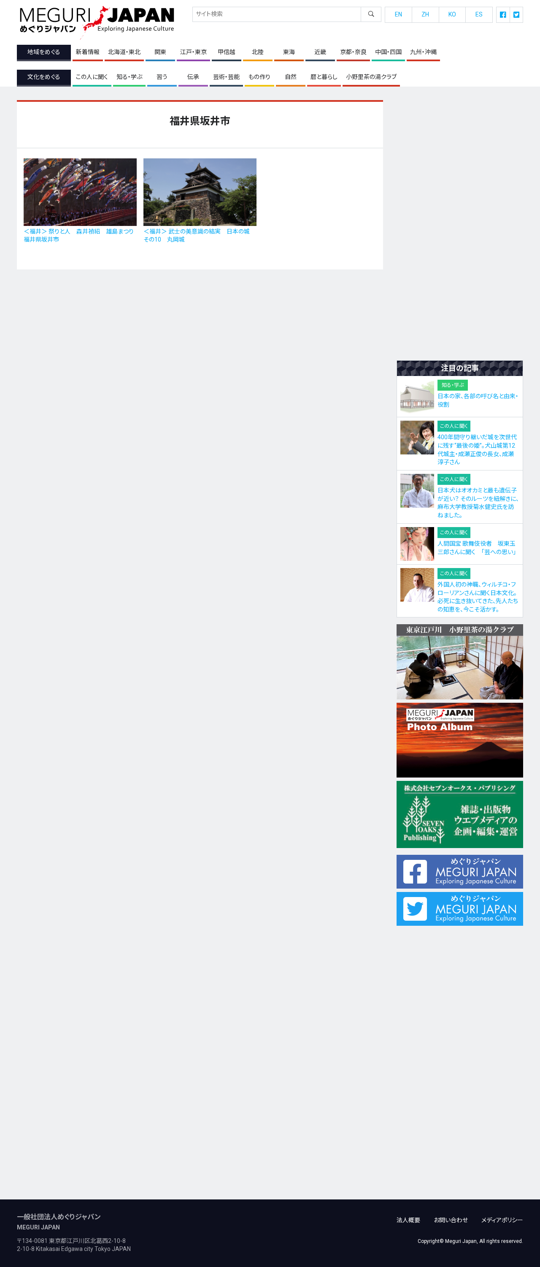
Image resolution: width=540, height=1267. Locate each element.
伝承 (193, 76)
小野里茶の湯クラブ (371, 76)
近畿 (320, 52)
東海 (289, 52)
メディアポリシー (502, 1220)
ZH (425, 14)
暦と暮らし (324, 76)
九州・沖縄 (423, 52)
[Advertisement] (460, 226)
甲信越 (226, 52)
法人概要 (408, 1220)
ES (479, 14)
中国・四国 (388, 52)
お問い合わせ (451, 1220)
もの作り (259, 76)
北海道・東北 (124, 52)
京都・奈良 (353, 52)
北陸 (258, 52)
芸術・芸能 (226, 76)
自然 (291, 76)
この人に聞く (92, 76)
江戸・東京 (193, 52)
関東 (160, 52)
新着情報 (88, 52)
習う (162, 76)
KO (452, 14)
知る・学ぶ (129, 76)
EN (398, 14)
